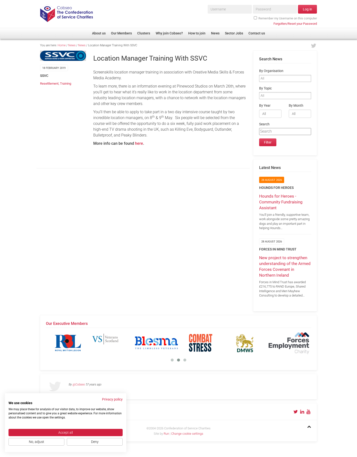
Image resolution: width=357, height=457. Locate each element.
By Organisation (271, 71)
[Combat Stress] (200, 343)
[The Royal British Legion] (68, 343)
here (139, 143)
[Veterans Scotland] (112, 343)
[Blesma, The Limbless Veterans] (156, 343)
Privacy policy (112, 399)
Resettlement (49, 83)
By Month (296, 106)
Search (264, 124)
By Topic (265, 88)
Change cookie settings (187, 433)
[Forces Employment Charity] (289, 343)
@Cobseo (79, 384)
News (72, 45)
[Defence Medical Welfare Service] (244, 343)
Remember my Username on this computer (287, 18)
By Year (265, 106)
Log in (307, 9)
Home (62, 45)
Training (65, 83)
